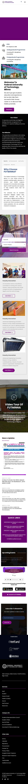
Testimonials (5, 760)
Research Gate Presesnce (9, 755)
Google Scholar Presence (9, 753)
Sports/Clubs (5, 722)
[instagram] (7, 779)
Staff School (5, 703)
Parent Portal (5, 696)
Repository (5, 743)
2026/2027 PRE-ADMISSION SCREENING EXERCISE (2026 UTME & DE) (14, 527)
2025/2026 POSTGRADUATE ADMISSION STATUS (14, 523)
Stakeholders (14, 636)
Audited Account (6, 763)
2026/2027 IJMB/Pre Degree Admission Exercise (14, 531)
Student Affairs (6, 720)
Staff (3, 691)
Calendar (4, 741)
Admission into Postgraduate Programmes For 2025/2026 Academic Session (14, 535)
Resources (5, 706)
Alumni (4, 701)
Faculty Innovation (9, 281)
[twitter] (5, 779)
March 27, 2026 (6, 478)
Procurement (5, 746)
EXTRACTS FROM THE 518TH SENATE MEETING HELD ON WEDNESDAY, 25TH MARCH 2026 (13, 481)
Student (4, 693)
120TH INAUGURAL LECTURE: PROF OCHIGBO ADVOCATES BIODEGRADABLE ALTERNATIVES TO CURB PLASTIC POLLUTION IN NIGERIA (13, 500)
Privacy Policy (5, 751)
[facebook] (2, 779)
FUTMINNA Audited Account (14, 539)
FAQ (3, 758)
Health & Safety (6, 698)
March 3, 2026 (6, 488)
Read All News (5, 440)
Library (4, 739)
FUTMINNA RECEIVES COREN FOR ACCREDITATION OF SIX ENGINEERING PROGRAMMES (12, 508)
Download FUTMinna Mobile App (10, 727)
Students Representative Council (11, 717)
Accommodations (7, 724)
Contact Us (5, 748)
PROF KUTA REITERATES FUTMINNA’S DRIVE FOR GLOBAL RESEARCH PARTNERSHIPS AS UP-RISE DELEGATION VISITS (13, 491)
